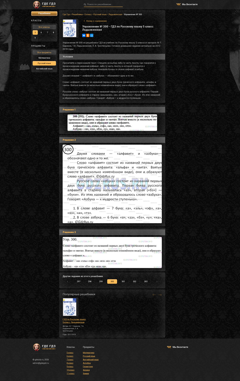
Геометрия (88, 366)
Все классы (44, 27)
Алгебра (87, 363)
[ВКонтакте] (84, 35)
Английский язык (44, 68)
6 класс (70, 356)
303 (146, 281)
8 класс (70, 363)
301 (123, 281)
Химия (86, 373)
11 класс (70, 373)
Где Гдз (66, 14)
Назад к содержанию (96, 21)
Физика (86, 370)
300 (112, 281)
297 (78, 281)
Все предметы (44, 52)
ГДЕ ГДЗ (44, 4)
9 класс (70, 366)
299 (101, 281)
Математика (44, 58)
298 (89, 281)
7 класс (70, 360)
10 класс (70, 370)
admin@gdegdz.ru (41, 363)
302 (134, 281)
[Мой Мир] (91, 35)
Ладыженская (115, 14)
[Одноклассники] (87, 35)
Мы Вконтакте (190, 4)
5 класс (88, 14)
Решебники (77, 14)
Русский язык (100, 14)
